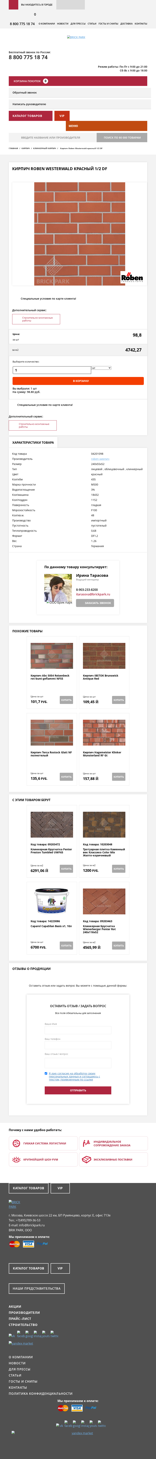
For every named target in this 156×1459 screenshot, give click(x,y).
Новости (62, 23)
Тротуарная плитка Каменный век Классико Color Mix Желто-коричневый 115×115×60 (104, 854)
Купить (66, 700)
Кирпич (25, 148)
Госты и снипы (108, 23)
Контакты (141, 23)
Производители (24, 1313)
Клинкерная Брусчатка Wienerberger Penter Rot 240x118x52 (99, 929)
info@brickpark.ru (32, 1225)
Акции (15, 1306)
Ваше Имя (51, 1024)
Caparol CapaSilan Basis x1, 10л (51, 926)
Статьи (92, 23)
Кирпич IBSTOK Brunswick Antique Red (100, 677)
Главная (13, 148)
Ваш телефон (52, 1039)
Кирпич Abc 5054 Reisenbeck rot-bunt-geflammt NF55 (50, 677)
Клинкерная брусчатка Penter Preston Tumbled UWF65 (51, 851)
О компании (47, 23)
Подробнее (52, 665)
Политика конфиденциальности (41, 1394)
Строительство (23, 1325)
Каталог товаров (28, 1188)
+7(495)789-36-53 (28, 1220)
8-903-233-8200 (87, 590)
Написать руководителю (29, 104)
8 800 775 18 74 (22, 23)
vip (62, 116)
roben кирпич (100, 459)
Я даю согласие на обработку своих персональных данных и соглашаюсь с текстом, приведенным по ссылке (74, 1076)
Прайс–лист (20, 1319)
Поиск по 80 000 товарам (122, 137)
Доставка (126, 23)
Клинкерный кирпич (44, 148)
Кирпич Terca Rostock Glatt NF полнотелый (51, 754)
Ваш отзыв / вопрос (56, 1054)
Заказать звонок (98, 603)
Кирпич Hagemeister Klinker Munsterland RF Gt (102, 754)
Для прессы (78, 23)
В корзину (81, 381)
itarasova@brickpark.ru (93, 594)
